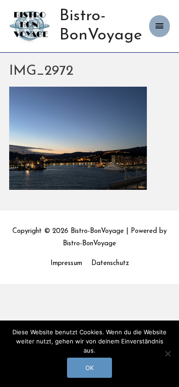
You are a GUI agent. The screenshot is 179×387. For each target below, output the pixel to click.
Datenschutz (110, 263)
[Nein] (167, 353)
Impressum (66, 263)
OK (89, 367)
